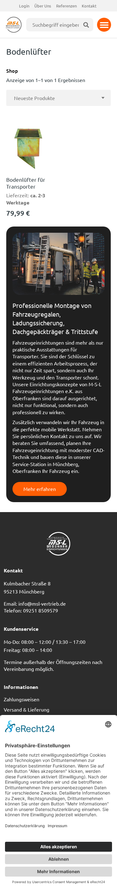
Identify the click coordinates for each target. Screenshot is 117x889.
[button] (104, 25)
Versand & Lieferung (26, 709)
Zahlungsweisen (21, 699)
